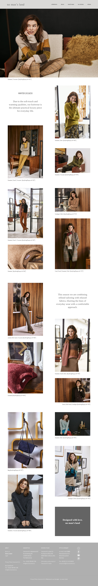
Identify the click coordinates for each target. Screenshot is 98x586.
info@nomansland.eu (11, 570)
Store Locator (8, 553)
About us (7, 551)
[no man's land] (15, 4)
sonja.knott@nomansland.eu (67, 563)
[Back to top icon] (88, 582)
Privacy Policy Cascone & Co (12, 562)
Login (6, 556)
